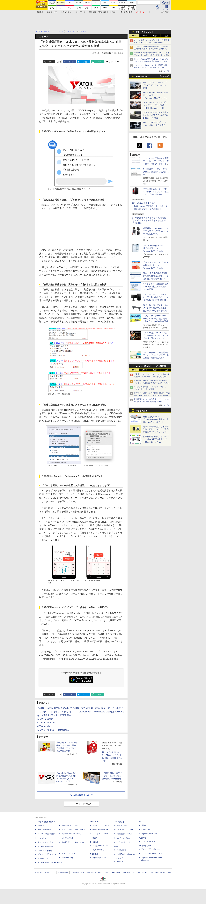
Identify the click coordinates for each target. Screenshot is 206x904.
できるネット (43, 858)
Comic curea (146, 830)
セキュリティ (66, 12)
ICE (140, 822)
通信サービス (52, 12)
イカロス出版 (119, 822)
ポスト (51, 62)
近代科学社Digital (99, 858)
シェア (71, 62)
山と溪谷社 (94, 842)
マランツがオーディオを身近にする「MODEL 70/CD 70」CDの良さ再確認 (156, 115)
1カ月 (166, 36)
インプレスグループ (140, 873)
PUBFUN (142, 838)
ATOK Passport (45, 719)
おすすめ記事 (141, 411)
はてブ (85, 62)
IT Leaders (42, 838)
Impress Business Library (71, 834)
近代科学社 (94, 854)
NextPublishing (67, 858)
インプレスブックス (69, 853)
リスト (59, 62)
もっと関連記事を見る (80, 795)
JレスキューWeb (123, 838)
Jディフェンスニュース (126, 830)
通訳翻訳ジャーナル (124, 834)
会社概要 (126, 873)
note (99, 62)
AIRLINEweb (122, 825)
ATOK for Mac (44, 726)
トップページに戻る (81, 804)
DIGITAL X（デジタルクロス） (73, 842)
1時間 (134, 36)
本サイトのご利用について (45, 873)
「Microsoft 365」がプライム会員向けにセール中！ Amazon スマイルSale (156, 265)
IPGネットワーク (145, 846)
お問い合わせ (63, 873)
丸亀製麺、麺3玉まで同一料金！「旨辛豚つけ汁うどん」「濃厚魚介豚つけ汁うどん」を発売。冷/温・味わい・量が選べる (151, 383)
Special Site (141, 76)
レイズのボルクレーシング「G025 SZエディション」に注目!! (156, 85)
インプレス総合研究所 (46, 834)
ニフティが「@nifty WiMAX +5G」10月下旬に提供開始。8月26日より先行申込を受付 (156, 318)
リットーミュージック (100, 825)
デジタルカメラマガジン (47, 854)
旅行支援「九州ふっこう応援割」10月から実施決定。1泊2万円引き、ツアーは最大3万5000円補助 (152, 395)
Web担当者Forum (44, 830)
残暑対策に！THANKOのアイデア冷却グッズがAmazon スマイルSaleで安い (156, 231)
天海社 (144, 825)
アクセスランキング (144, 32)
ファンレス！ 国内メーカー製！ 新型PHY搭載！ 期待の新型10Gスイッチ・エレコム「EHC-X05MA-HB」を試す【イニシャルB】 (151, 67)
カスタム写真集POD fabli (152, 853)
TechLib (120, 862)
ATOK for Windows (46, 722)
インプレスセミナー (69, 838)
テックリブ (118, 858)
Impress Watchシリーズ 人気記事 (151, 366)
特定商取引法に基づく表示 (161, 873)
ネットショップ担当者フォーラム (74, 830)
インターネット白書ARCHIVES (50, 863)
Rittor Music (94, 822)
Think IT (41, 825)
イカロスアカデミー (124, 842)
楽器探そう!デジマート (101, 830)
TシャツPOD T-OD (100, 834)
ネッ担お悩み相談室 (45, 846)
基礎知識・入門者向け (97, 12)
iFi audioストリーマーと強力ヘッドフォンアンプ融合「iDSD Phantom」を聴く (155, 105)
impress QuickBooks (149, 834)
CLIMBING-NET (98, 850)
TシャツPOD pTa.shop (151, 849)
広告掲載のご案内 (77, 873)
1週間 (155, 36)
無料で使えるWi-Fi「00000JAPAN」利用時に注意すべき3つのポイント (155, 419)
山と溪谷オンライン (100, 846)
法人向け (113, 12)
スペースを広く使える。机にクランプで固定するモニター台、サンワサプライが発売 (156, 308)
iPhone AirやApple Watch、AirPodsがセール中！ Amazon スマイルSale (155, 248)
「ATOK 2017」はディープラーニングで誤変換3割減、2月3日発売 (112, 776)
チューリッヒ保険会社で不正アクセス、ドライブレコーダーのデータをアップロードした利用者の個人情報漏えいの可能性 (151, 55)
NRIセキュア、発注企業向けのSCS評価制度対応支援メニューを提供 (156, 286)
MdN (116, 846)
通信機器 (39, 12)
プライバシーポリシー (112, 873)
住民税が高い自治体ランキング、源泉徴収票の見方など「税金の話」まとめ (156, 439)
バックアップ (80, 12)
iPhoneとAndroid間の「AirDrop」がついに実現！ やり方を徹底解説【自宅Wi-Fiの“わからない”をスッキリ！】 (151, 61)
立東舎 (95, 838)
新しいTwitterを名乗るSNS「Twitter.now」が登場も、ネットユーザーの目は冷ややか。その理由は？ (149, 206)
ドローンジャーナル (45, 842)
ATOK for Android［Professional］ (54, 730)
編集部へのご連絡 (94, 873)
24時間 (144, 36)
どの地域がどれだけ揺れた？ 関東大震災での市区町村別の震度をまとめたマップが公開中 (149, 220)
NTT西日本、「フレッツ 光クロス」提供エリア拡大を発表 (156, 172)
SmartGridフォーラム (70, 825)
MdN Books (121, 850)
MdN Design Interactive (126, 854)
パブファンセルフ (148, 841)
